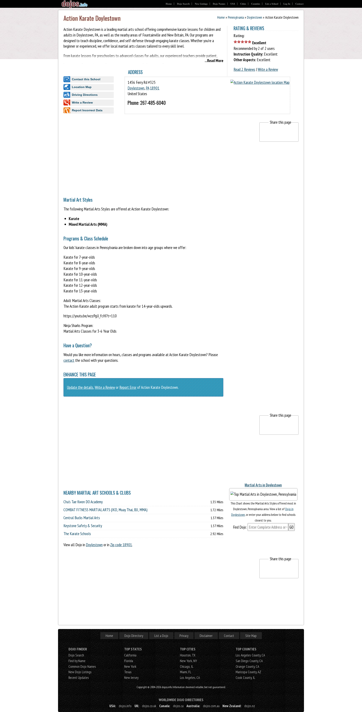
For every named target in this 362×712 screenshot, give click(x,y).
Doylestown (254, 17)
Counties (255, 4)
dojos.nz (249, 705)
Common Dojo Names (82, 666)
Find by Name (77, 660)
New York (130, 666)
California (130, 655)
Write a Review (268, 69)
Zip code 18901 (121, 544)
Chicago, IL (186, 666)
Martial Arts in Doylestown (263, 485)
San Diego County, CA (249, 660)
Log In (286, 4)
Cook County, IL (245, 677)
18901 (154, 88)
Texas (128, 671)
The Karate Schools (77, 533)
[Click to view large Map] (260, 82)
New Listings (201, 4)
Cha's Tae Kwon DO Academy (83, 501)
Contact (299, 4)
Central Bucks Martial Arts (81, 517)
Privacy (184, 635)
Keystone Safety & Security (82, 525)
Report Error (127, 387)
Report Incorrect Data (87, 110)
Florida (128, 660)
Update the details (80, 387)
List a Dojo (161, 635)
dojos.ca (178, 705)
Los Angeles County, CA (250, 655)
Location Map (82, 87)
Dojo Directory (133, 635)
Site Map (251, 635)
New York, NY (188, 660)
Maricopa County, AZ (248, 671)
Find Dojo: (240, 527)
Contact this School (86, 79)
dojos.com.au (211, 705)
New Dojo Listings (80, 671)
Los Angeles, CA (190, 677)
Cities (243, 4)
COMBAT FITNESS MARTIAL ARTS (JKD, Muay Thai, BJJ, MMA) (105, 509)
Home (169, 4)
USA (232, 4)
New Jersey (131, 677)
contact (68, 360)
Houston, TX (187, 655)
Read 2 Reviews (244, 69)
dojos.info (125, 705)
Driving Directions (85, 94)
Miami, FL (185, 671)
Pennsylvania (236, 17)
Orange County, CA (247, 666)
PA (147, 88)
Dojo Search (183, 4)
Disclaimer (206, 635)
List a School (271, 4)
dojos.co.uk (149, 705)
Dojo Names (219, 4)
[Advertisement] (139, 151)
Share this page (280, 122)
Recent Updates (79, 677)
